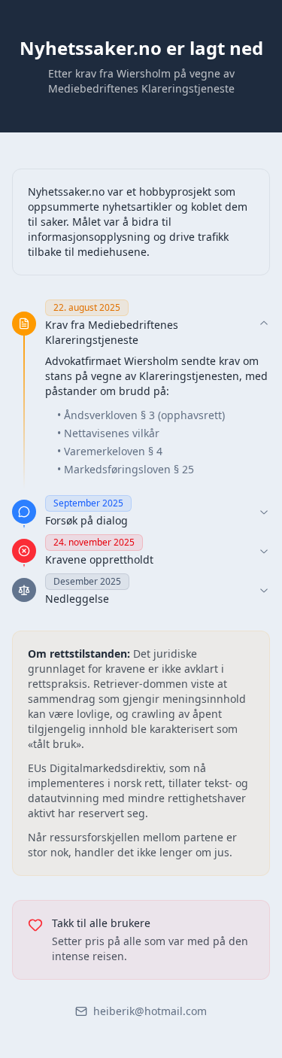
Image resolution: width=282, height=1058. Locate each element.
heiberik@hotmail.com (150, 1011)
